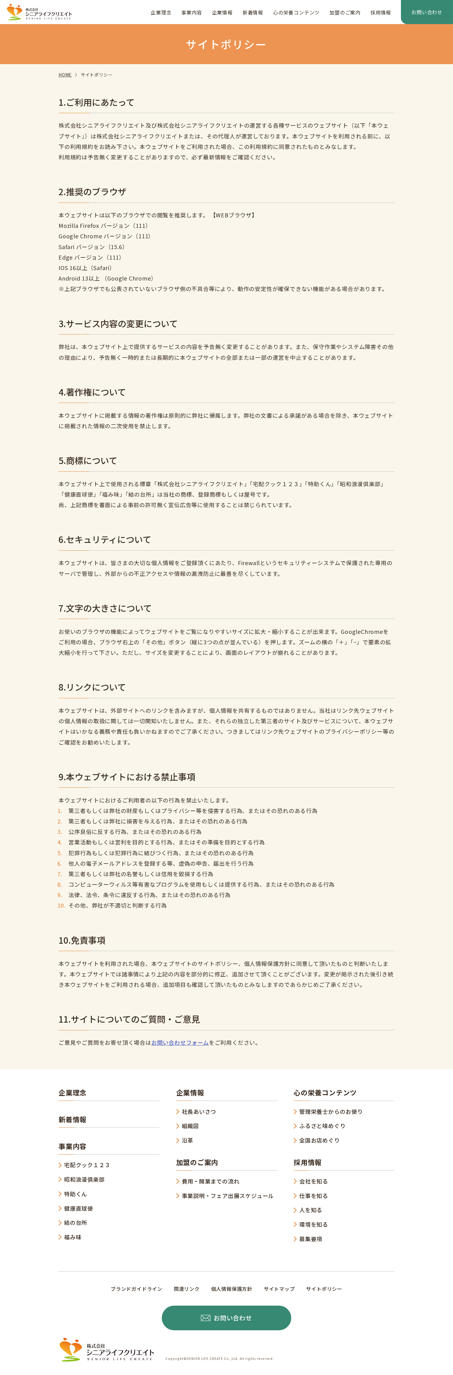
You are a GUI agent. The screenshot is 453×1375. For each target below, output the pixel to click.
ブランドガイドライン (136, 1288)
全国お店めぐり (319, 1140)
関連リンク (187, 1288)
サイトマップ (279, 1288)
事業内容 (191, 12)
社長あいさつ (199, 1111)
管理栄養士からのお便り (331, 1111)
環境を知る (313, 1224)
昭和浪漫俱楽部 (84, 1179)
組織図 (190, 1126)
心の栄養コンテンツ (296, 12)
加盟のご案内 (345, 12)
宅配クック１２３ (87, 1165)
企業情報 (222, 12)
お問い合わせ (427, 12)
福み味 (72, 1237)
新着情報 (253, 12)
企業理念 (161, 12)
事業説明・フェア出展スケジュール (228, 1196)
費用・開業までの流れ (211, 1181)
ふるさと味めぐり (322, 1126)
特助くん (75, 1194)
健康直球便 (78, 1208)
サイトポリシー (324, 1288)
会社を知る (313, 1181)
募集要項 (310, 1239)
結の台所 (75, 1222)
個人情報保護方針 (231, 1288)
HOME (65, 75)
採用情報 (380, 12)
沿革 (188, 1140)
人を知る (310, 1210)
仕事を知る (313, 1196)
